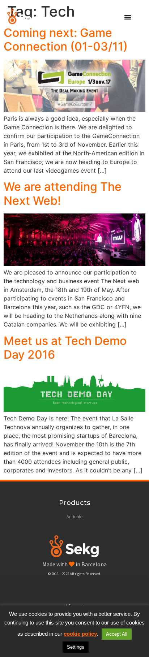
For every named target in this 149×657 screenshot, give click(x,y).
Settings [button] (75, 647)
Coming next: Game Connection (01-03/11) (66, 39)
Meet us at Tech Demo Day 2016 (65, 348)
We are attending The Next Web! (63, 193)
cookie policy (80, 634)
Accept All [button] (116, 634)
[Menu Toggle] (127, 17)
